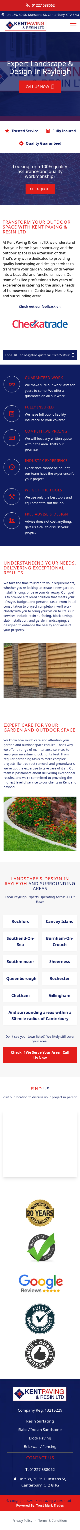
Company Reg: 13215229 (40, 1410)
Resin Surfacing (40, 1421)
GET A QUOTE (40, 189)
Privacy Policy (22, 1520)
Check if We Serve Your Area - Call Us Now (40, 1055)
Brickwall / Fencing (40, 1446)
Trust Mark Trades (50, 1505)
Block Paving (40, 1438)
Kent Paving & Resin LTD (27, 242)
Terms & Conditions (53, 1520)
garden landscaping (51, 620)
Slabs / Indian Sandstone (40, 1429)
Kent (66, 782)
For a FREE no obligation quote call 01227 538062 (37, 355)
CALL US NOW (37, 86)
